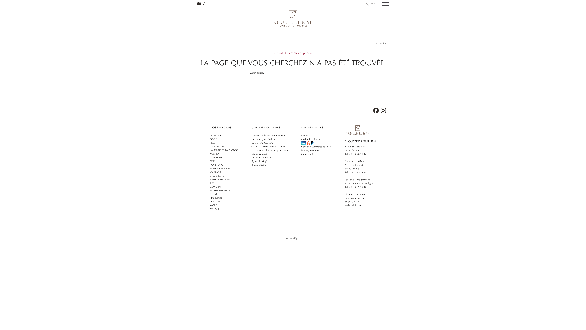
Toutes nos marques (261, 157)
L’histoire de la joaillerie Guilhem (268, 135)
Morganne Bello (220, 168)
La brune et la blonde (224, 150)
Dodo (214, 139)
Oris (212, 161)
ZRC (212, 183)
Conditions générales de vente (316, 146)
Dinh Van (215, 135)
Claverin (215, 186)
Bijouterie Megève (260, 161)
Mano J (214, 208)
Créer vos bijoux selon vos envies (268, 146)
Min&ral (215, 194)
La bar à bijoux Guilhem (263, 139)
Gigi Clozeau (218, 146)
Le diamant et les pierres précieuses (269, 150)
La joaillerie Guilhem (262, 142)
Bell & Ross (217, 175)
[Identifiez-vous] (367, 4)
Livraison (305, 135)
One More (216, 157)
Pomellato (216, 164)
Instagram (203, 4)
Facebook (199, 4)
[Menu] (385, 4)
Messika (214, 153)
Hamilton (216, 197)
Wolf (213, 205)
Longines (216, 201)
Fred (213, 142)
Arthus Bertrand (221, 179)
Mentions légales (293, 238)
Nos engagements (310, 150)
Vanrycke (215, 172)
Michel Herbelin (220, 190)
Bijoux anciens (258, 164)
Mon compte (307, 154)
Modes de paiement (311, 139)
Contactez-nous (259, 153)
